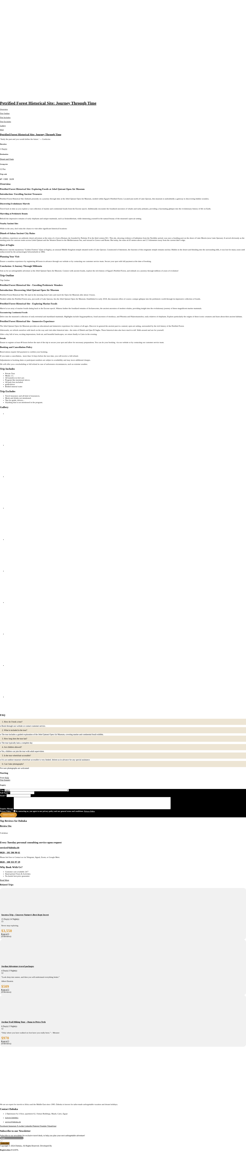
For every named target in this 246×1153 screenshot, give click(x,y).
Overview (4, 109)
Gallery (3, 126)
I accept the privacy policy (12, 1141)
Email (3, 796)
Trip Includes (5, 118)
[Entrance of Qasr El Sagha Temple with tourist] (24, 663)
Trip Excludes (5, 122)
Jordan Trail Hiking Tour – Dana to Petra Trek (23, 1022)
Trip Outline (5, 113)
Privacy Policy (6, 811)
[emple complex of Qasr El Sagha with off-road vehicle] (24, 537)
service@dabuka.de (9, 847)
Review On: (6, 826)
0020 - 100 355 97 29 (10, 862)
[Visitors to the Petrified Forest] (24, 600)
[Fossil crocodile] (24, 506)
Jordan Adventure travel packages (17, 966)
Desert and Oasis (7, 159)
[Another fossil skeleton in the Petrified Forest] (24, 569)
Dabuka (3, 831)
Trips (2, 790)
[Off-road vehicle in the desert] (24, 632)
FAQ (2, 130)
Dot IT (55, 1146)
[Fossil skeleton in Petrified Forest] (24, 474)
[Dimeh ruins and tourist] (24, 695)
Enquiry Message (7, 809)
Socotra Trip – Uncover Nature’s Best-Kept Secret (25, 915)
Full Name (5, 793)
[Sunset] (24, 443)
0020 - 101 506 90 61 (10, 852)
